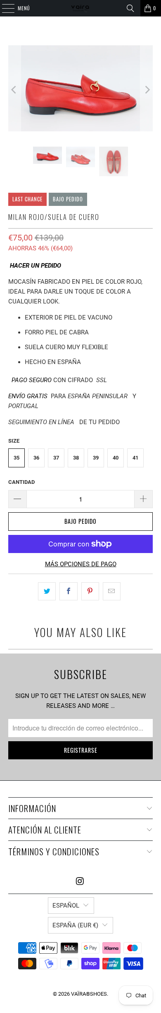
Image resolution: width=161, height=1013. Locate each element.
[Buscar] (130, 8)
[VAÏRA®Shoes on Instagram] (80, 881)
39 (96, 458)
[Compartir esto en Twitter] (47, 591)
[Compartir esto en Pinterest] (90, 591)
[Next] (146, 89)
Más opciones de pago (80, 564)
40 (115, 458)
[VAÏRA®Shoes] (80, 8)
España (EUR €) (75, 925)
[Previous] (14, 89)
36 (36, 458)
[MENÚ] (3, 8)
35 (16, 458)
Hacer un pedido (35, 265)
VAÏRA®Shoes (89, 994)
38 (76, 458)
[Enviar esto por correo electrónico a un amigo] (112, 591)
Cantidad (21, 482)
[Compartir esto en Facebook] (68, 591)
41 (135, 458)
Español (65, 905)
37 (56, 458)
